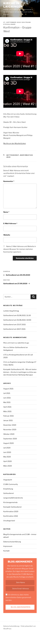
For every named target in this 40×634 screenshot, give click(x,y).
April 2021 (7, 407)
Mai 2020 (7, 457)
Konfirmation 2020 (10, 512)
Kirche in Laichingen (13, 5)
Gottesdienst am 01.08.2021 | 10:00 (17, 320)
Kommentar (8, 181)
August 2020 (8, 443)
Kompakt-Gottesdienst (12, 507)
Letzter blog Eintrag (11, 311)
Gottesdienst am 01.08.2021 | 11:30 (17, 315)
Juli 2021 (6, 393)
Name (6, 212)
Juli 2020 (6, 448)
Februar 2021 (8, 416)
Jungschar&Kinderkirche (13, 498)
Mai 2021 (6, 402)
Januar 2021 (8, 420)
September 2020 (10, 439)
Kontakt (6, 551)
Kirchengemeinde (10, 502)
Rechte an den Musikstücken (14, 143)
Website (6, 235)
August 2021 (8, 389)
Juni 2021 (7, 398)
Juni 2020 (7, 452)
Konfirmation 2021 (10, 516)
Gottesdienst (12, 155)
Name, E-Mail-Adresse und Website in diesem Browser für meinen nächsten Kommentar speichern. (19, 249)
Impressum (7, 546)
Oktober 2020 (8, 434)
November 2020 (9, 430)
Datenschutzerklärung (12, 542)
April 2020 (7, 461)
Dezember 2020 (9, 425)
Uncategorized (9, 521)
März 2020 (7, 466)
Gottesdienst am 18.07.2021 (14, 329)
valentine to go (23, 343)
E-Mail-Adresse (10, 224)
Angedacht (7, 480)
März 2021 (7, 411)
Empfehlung (8, 489)
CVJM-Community (10, 484)
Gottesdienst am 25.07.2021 (14, 325)
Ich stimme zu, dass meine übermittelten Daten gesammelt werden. (18, 597)
